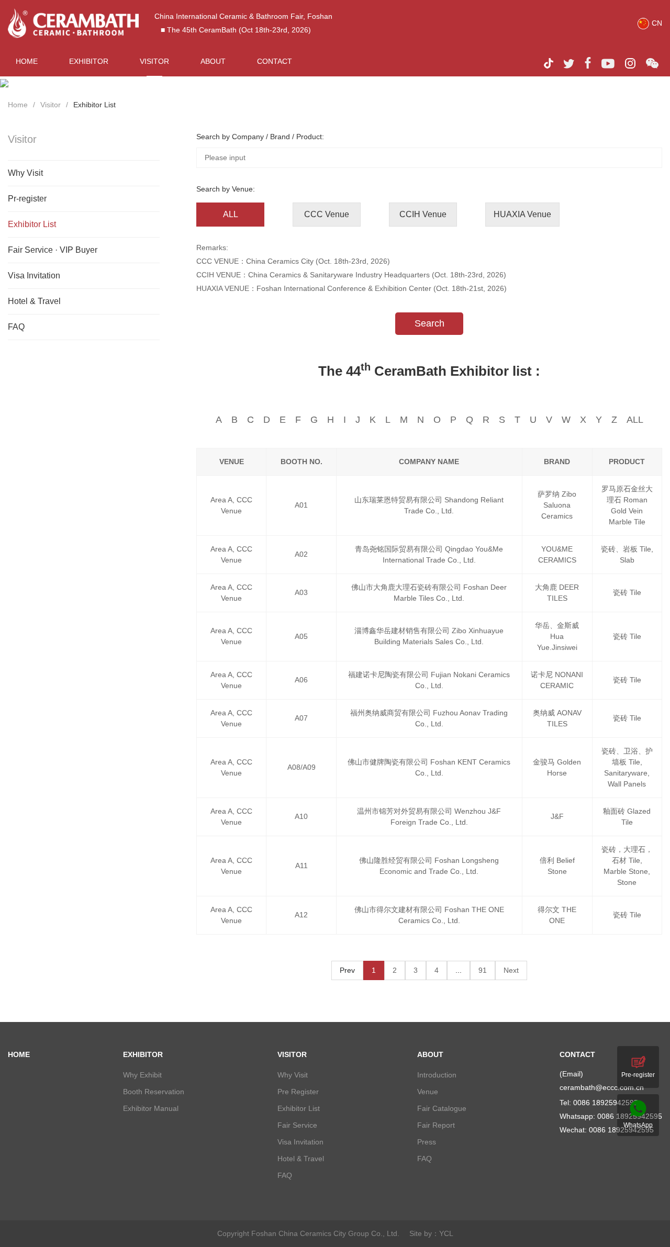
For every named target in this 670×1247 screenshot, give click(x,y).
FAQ (16, 326)
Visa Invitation (34, 275)
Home (18, 104)
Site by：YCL (431, 1233)
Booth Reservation (153, 1091)
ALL (230, 214)
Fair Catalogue (441, 1108)
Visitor (50, 104)
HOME (27, 61)
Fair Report (436, 1125)
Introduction (436, 1075)
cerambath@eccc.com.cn (602, 1087)
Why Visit (25, 172)
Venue (427, 1091)
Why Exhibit (142, 1075)
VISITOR (154, 61)
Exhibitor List (94, 104)
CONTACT (274, 61)
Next (511, 970)
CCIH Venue (422, 214)
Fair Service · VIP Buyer (52, 249)
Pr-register (27, 198)
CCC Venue (326, 214)
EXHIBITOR (88, 61)
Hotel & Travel (34, 301)
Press (426, 1142)
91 (482, 970)
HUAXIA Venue (522, 214)
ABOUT (213, 61)
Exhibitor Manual (150, 1108)
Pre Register (298, 1091)
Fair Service (297, 1125)
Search (429, 323)
